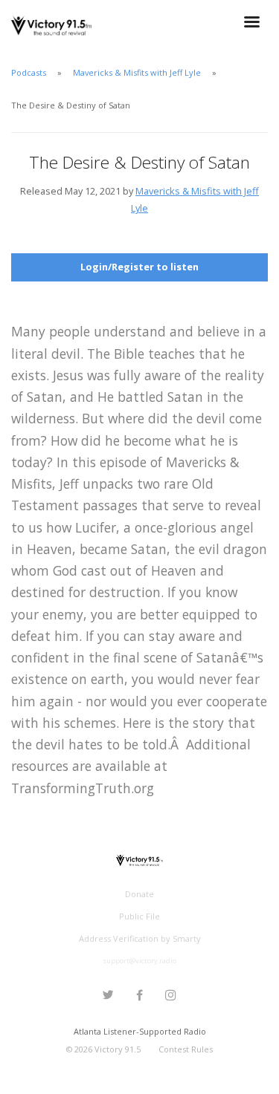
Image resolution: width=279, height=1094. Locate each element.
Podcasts (28, 72)
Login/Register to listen (139, 266)
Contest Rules (185, 1049)
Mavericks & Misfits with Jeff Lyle (137, 72)
